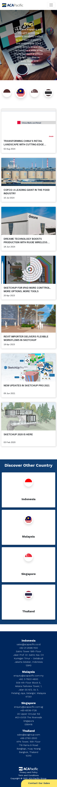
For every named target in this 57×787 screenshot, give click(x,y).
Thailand (28, 731)
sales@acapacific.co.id (28, 644)
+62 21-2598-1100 (28, 647)
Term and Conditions (28, 775)
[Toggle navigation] (51, 5)
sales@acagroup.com (28, 734)
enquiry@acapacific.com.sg (28, 706)
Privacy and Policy (28, 772)
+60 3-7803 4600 (28, 679)
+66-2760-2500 (28, 738)
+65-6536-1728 (28, 710)
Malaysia (28, 672)
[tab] (7, 92)
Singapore (28, 703)
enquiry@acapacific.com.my (29, 675)
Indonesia (29, 640)
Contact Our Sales (39, 783)
